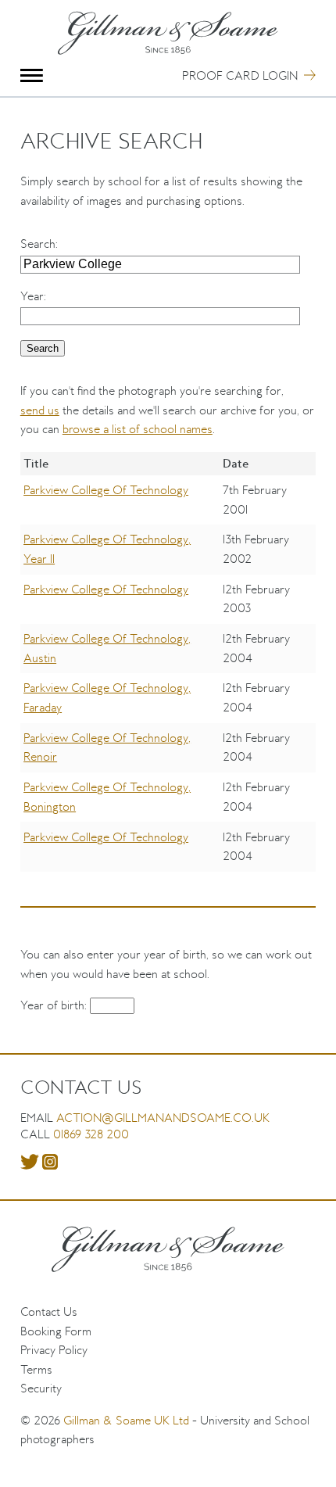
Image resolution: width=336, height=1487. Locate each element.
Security (41, 1388)
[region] (168, 673)
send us (39, 410)
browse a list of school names (138, 428)
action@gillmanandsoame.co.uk (163, 1117)
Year (32, 295)
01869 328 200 (91, 1134)
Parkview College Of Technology (105, 489)
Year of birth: (55, 1005)
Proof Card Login (240, 75)
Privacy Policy (54, 1349)
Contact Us (48, 1311)
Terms (36, 1369)
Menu (31, 75)
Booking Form (55, 1331)
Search (37, 243)
